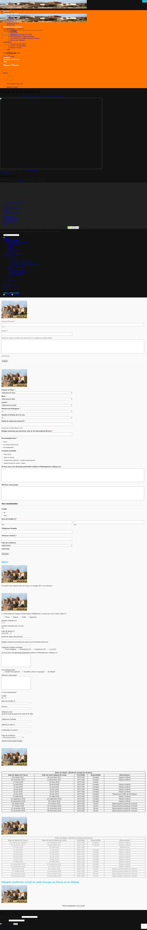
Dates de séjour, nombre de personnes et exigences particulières (27, 338)
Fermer (144, 1)
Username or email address (10, 917)
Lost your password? (7, 927)
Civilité (4, 509)
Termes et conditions (11, 218)
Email (4, 331)
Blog (5, 61)
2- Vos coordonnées (9, 692)
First (3, 327)
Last (75, 524)
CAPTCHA (6, 356)
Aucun (5, 441)
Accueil (6, 11)
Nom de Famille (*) (9, 519)
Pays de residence (9, 543)
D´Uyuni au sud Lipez (18, 44)
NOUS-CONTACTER (11, 293)
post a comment (32, 170)
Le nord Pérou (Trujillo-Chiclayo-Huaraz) (25, 38)
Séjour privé (7, 454)
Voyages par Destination (13, 27)
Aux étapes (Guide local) (10, 444)
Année (5, 402)
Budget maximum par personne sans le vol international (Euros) (27, 431)
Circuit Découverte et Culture (17, 15)
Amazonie (14, 33)
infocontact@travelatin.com (15, 202)
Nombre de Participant (11, 409)
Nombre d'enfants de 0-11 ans (13, 415)
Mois (4, 396)
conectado (20, 180)
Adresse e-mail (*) (9, 535)
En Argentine (11, 53)
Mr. (5, 512)
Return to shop (12, 87)
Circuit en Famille (13, 17)
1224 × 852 (26, 97)
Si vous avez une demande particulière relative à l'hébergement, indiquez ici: (31, 467)
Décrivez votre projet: (10, 485)
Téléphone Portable (9, 528)
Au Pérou (10, 29)
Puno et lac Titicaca (17, 40)
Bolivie (9, 42)
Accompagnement (9, 438)
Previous (4, 172)
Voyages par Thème (11, 13)
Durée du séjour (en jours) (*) (13, 421)
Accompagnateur (8, 447)
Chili (8, 276)
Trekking (10, 21)
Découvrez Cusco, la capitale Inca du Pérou (48, 97)
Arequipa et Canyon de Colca (21, 34)
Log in (15, 924)
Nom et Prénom (8, 321)
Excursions (11, 25)
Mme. (5, 515)
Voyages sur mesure (11, 213)
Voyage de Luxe (13, 23)
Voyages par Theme (10, 207)
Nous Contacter (9, 222)
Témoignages (8, 216)
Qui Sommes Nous (10, 220)
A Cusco (13, 31)
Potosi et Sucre (15, 48)
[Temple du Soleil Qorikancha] (51, 168)
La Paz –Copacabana (18, 46)
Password (4, 920)
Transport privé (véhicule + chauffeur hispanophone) (19, 460)
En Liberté (10, 19)
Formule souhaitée (9, 451)
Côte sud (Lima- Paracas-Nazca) (22, 36)
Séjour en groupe (9, 457)
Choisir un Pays (8, 390)
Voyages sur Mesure (11, 59)
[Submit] (4, 237)
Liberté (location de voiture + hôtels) (14, 463)
